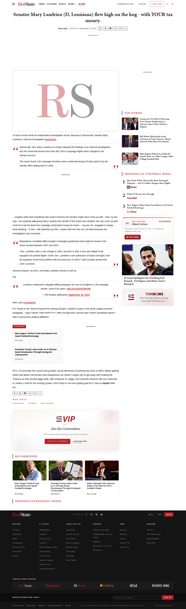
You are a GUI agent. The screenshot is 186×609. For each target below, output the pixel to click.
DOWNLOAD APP (125, 4)
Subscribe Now (80, 441)
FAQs (159, 514)
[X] (86, 514)
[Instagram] (91, 514)
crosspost (29, 302)
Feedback (41, 605)
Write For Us (124, 547)
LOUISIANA (32, 403)
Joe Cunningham (72, 543)
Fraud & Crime (44, 556)
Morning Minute (19, 547)
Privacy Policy (31, 605)
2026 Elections (44, 530)
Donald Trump (44, 538)
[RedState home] (22, 514)
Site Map (68, 605)
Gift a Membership (154, 534)
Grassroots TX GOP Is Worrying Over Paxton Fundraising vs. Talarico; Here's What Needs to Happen (154, 123)
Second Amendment (47, 569)
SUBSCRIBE (156, 4)
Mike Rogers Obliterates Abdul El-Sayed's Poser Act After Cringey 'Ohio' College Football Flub (156, 156)
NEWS (42, 4)
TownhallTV (17, 551)
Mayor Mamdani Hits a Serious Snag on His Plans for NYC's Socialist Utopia (101, 485)
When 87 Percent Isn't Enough (140, 193)
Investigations (18, 543)
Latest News (17, 534)
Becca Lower (91, 494)
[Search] (167, 4)
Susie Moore (71, 538)
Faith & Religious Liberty (48, 547)
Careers (123, 538)
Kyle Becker (55, 494)
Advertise (123, 534)
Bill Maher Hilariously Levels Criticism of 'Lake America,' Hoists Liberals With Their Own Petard (155, 139)
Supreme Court (45, 564)
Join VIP (169, 514)
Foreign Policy (44, 551)
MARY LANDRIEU (47, 403)
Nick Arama (19, 494)
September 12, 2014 (79, 295)
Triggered (96, 542)
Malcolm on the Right (101, 530)
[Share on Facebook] (110, 28)
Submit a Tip (124, 543)
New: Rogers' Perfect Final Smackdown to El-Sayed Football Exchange (27, 485)
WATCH (62, 4)
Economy (42, 543)
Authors (15, 556)
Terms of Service (18, 605)
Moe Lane (62, 28)
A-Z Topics (44, 524)
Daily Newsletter (153, 538)
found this (50, 139)
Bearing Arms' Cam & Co (102, 546)
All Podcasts (97, 550)
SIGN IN (142, 4)
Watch (15, 538)
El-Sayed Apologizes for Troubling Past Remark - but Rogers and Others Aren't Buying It (144, 280)
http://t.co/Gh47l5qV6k (79, 288)
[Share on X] (100, 28)
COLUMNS (52, 4)
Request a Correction (55, 605)
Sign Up (167, 597)
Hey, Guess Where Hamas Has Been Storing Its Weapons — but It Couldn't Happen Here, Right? (149, 182)
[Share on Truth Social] (105, 28)
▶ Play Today (133, 237)
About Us (123, 530)
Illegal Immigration (46, 560)
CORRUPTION (18, 403)
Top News (16, 530)
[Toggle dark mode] (172, 4)
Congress (43, 534)
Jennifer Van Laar (73, 534)
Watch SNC (151, 543)
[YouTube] (102, 514)
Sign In (150, 514)
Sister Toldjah (71, 560)
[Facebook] (97, 514)
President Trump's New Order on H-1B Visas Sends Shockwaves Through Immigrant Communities (65, 487)
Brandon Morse (72, 547)
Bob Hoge (70, 556)
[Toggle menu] (13, 4)
